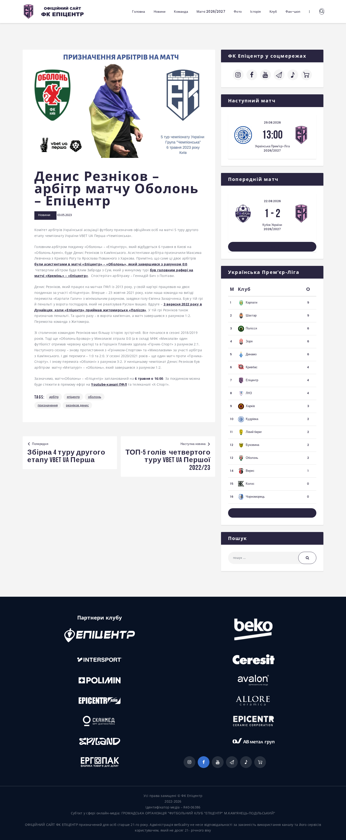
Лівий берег (254, 432)
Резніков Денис (77, 405)
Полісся (251, 328)
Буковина (252, 445)
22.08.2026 (272, 201)
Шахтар (251, 315)
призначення (48, 405)
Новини (44, 215)
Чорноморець (255, 496)
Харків (250, 406)
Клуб (244, 289)
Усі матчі (272, 246)
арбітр (54, 397)
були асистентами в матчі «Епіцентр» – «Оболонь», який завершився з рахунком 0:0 (110, 264)
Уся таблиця (272, 513)
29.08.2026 (272, 122)
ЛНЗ (249, 393)
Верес (250, 470)
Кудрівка (252, 419)
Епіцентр (73, 397)
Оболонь (94, 397)
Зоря (249, 341)
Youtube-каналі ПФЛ (109, 384)
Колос (250, 483)
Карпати (251, 302)
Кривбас (251, 367)
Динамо (251, 354)
